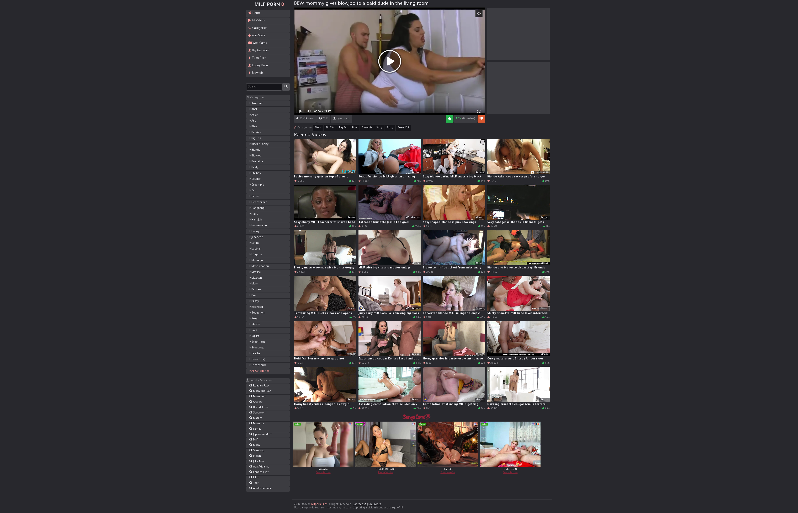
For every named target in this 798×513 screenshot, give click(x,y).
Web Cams (259, 43)
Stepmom (258, 342)
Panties (256, 289)
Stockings (257, 347)
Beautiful (403, 128)
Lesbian (256, 249)
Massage (257, 260)
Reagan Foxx (260, 386)
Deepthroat (259, 202)
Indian (256, 456)
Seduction (258, 313)
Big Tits (256, 138)
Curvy (255, 196)
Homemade (259, 225)
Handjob (256, 219)
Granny (257, 402)
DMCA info (374, 504)
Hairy (254, 214)
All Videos (258, 21)
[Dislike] (481, 119)
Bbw (254, 126)
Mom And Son (261, 391)
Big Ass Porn (260, 51)
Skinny (255, 324)
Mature (256, 272)
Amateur (257, 103)
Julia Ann (258, 461)
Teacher (256, 353)
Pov (253, 295)
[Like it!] (449, 119)
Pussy (255, 301)
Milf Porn (269, 5)
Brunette (257, 161)
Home (256, 13)
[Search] (286, 87)
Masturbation (260, 266)
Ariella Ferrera (262, 488)
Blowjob (257, 73)
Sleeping (258, 450)
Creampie (257, 185)
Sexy (254, 318)
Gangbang (258, 208)
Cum (254, 190)
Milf (255, 440)
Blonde (255, 150)
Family (256, 429)
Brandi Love (260, 407)
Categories (259, 28)
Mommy (258, 423)
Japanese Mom (262, 434)
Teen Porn (258, 58)
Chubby (256, 173)
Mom (254, 283)
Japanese (257, 237)
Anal (254, 109)
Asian (254, 115)
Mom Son (259, 396)
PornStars (258, 36)
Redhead (257, 307)
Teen (255, 483)
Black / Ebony (259, 144)
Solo (254, 330)
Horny (255, 231)
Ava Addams (260, 467)
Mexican (256, 278)
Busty (255, 167)
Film (255, 477)
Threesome (259, 365)
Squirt (255, 336)
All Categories (260, 371)
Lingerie (256, 254)
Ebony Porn (259, 66)
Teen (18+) (258, 359)
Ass (253, 121)
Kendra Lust (260, 472)
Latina (255, 243)
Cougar (256, 179)
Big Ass (256, 132)
